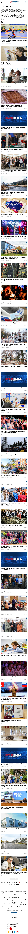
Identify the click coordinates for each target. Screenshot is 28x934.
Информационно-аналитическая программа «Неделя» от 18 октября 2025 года (14, 569)
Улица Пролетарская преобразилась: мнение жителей (13, 851)
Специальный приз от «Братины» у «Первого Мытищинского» (11, 721)
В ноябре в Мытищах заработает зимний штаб (11, 634)
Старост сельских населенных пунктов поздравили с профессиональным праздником (13, 432)
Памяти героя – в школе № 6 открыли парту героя (12, 149)
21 (21, 882)
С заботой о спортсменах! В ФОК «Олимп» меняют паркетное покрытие (12, 743)
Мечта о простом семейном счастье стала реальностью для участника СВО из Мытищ (14, 171)
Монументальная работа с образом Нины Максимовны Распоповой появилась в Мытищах (13, 258)
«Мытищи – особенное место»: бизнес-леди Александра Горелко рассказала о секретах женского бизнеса (14, 84)
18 (14, 882)
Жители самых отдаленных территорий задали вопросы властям (14, 410)
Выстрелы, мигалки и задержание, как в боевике (12, 525)
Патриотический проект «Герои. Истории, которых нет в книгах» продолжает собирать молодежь (13, 677)
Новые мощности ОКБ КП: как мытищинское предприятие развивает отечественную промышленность (14, 873)
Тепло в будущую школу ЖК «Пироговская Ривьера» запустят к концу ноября (12, 193)
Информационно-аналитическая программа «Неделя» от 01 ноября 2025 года (14, 128)
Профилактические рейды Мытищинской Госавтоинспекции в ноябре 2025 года (10, 323)
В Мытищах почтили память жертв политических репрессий (12, 280)
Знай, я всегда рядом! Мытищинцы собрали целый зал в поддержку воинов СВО (13, 699)
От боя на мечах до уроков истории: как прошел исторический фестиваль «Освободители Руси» (11, 106)
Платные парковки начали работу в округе (10, 475)
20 (19, 882)
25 (11, 884)
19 (16, 882)
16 (9, 882)
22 (23, 882)
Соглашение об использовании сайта (14, 910)
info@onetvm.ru (7, 904)
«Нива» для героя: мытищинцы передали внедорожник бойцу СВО (13, 786)
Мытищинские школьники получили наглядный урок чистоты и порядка (13, 504)
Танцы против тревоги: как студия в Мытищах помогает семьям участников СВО (14, 547)
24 (9, 884)
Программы (14, 917)
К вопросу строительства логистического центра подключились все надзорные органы (12, 454)
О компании (14, 915)
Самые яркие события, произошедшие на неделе (12, 214)
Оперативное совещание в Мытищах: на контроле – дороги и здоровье (12, 808)
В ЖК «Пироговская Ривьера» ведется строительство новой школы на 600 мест (13, 345)
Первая (3, 882)
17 (12, 882)
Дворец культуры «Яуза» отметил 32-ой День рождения (13, 236)
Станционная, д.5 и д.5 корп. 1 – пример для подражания (13, 481)
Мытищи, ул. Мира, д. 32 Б (15, 923)
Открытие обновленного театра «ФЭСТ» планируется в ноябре (13, 829)
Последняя (16, 884)
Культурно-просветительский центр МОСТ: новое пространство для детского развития (12, 63)
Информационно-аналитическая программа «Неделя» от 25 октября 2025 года (14, 388)
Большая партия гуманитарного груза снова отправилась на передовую (14, 590)
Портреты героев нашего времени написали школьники (13, 655)
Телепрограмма (14, 919)
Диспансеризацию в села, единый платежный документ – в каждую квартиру (14, 612)
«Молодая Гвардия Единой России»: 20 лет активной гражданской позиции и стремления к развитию (13, 301)
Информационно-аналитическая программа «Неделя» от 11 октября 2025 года (14, 764)
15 (7, 882)
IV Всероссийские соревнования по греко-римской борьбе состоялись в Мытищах (14, 41)
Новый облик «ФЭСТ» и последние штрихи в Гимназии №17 (14, 366)
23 (26, 882)
